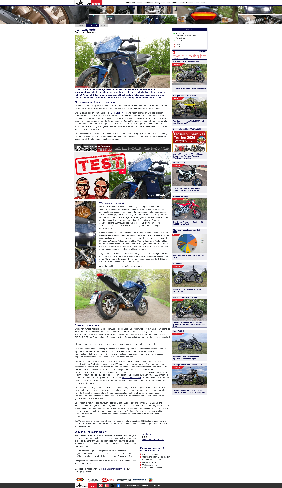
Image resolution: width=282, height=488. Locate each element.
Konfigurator (159, 3)
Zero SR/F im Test (119, 113)
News (174, 3)
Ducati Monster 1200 (131, 378)
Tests (168, 3)
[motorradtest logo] (86, 485)
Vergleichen (148, 3)
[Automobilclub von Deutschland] (108, 480)
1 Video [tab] (103, 25)
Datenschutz (157, 485)
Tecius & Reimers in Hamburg (113, 469)
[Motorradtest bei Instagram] (107, 485)
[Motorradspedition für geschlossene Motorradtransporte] (124, 480)
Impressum (146, 485)
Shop (196, 3)
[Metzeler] (139, 480)
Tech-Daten (80, 25)
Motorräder (130, 3)
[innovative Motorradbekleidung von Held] (80, 480)
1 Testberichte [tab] (93, 25)
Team (202, 3)
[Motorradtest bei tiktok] (112, 485)
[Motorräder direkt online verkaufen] (93, 480)
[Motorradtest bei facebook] (118, 485)
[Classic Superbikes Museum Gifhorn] (151, 480)
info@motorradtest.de (131, 485)
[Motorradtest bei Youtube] (101, 485)
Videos (139, 3)
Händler (189, 3)
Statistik (181, 3)
